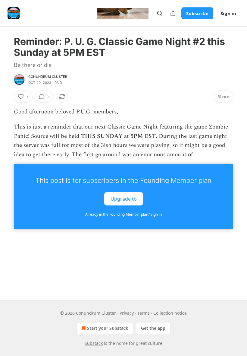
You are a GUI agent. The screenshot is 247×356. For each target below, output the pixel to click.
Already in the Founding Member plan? (123, 214)
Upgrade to (124, 198)
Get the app (153, 328)
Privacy (127, 313)
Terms (143, 313)
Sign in (228, 13)
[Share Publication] (173, 13)
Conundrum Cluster (47, 77)
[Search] (160, 13)
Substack (94, 343)
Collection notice (170, 313)
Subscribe (197, 13)
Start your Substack (107, 328)
